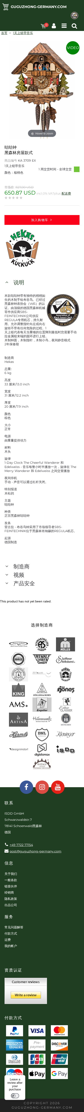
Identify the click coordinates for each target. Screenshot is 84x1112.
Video (73, 48)
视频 (18, 575)
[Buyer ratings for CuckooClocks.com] (25, 992)
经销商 (9, 892)
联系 (8, 803)
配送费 (66, 193)
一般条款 (10, 880)
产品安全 (24, 583)
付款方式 (10, 933)
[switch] (15, 1095)
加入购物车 (39, 220)
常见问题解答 (13, 927)
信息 (8, 863)
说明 (18, 282)
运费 (7, 940)
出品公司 (10, 905)
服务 (8, 916)
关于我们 (10, 874)
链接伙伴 (10, 886)
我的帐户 (10, 946)
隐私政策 (10, 899)
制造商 (21, 566)
